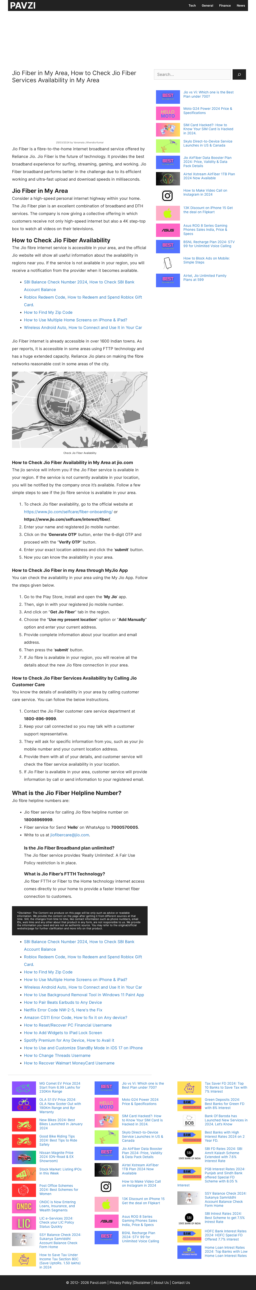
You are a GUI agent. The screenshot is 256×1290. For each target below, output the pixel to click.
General (207, 5)
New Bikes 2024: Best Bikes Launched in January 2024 (61, 1124)
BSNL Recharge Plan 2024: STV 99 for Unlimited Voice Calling (209, 244)
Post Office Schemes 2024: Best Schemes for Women (58, 1190)
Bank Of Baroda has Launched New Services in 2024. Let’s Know (226, 1120)
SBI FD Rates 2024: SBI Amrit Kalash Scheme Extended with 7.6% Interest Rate (223, 1155)
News (241, 5)
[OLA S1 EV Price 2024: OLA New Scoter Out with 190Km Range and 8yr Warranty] (24, 1105)
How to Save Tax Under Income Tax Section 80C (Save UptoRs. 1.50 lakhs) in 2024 (60, 1261)
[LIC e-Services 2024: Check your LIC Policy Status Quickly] (24, 1223)
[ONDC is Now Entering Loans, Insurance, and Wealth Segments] (24, 1207)
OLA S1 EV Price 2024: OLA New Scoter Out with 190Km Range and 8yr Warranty (60, 1106)
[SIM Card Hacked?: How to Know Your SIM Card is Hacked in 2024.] (168, 130)
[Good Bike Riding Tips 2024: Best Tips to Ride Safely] (24, 1141)
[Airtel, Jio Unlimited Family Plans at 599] (168, 281)
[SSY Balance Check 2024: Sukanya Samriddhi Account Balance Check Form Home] (24, 1240)
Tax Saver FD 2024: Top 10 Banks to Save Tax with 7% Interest (226, 1087)
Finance (225, 5)
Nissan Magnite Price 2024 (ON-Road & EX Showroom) (56, 1157)
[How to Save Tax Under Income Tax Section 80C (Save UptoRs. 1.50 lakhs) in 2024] (24, 1260)
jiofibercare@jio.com (69, 835)
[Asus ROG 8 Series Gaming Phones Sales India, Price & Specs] (168, 231)
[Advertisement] (128, 39)
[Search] (239, 74)
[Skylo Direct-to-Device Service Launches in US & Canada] (168, 146)
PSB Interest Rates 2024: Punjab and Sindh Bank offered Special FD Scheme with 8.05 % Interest (211, 1177)
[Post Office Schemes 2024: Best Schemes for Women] (24, 1191)
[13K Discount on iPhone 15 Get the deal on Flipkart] (168, 213)
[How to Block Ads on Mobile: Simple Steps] (168, 264)
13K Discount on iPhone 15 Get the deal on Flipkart (208, 210)
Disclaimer (142, 1283)
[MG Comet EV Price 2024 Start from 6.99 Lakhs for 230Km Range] (24, 1088)
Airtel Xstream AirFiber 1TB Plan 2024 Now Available (209, 176)
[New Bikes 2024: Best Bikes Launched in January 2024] (24, 1125)
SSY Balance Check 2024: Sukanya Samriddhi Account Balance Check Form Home (60, 1241)
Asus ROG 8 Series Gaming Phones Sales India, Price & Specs (205, 230)
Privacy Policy (121, 1283)
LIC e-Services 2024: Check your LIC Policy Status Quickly (56, 1222)
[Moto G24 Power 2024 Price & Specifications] (168, 114)
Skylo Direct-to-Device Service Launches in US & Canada (207, 143)
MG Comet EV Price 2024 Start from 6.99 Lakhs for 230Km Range (59, 1087)
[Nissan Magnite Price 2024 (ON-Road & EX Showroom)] (24, 1158)
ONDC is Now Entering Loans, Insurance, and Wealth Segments (57, 1206)
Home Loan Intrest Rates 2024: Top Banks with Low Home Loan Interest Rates (226, 1251)
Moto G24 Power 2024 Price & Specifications (140, 1102)
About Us (161, 1283)
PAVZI (23, 5)
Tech (192, 5)
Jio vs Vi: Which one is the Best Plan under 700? (208, 94)
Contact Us (181, 1283)
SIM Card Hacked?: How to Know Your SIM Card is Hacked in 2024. (208, 129)
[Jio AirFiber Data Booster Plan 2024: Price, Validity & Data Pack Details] (168, 163)
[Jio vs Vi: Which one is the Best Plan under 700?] (168, 97)
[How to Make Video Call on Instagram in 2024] (168, 196)
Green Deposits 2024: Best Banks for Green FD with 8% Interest (224, 1104)
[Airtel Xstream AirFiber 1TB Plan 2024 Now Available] (168, 179)
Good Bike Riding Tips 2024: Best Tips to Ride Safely (58, 1140)
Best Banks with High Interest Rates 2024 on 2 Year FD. (225, 1136)
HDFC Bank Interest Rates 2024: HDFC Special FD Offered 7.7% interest (226, 1235)
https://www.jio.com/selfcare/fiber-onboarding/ (68, 511)
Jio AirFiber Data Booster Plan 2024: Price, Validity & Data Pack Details (207, 162)
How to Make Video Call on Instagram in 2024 (205, 192)
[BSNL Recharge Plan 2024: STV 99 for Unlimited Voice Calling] (168, 247)
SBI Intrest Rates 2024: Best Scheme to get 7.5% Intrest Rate (225, 1218)
